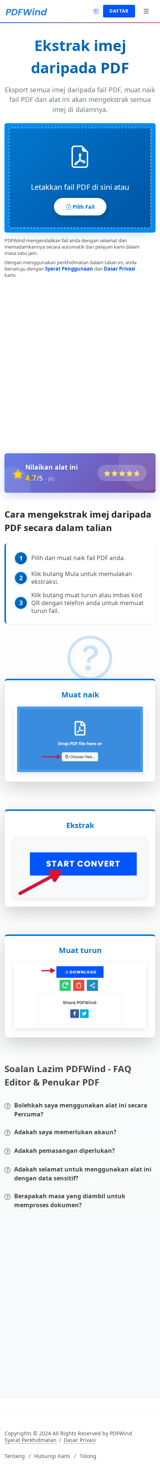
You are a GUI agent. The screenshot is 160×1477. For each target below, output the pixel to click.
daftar (119, 11)
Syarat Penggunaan (69, 268)
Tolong (88, 1456)
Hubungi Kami (52, 1456)
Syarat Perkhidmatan (30, 1440)
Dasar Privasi (119, 268)
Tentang (14, 1456)
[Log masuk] (96, 10)
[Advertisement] (80, 364)
